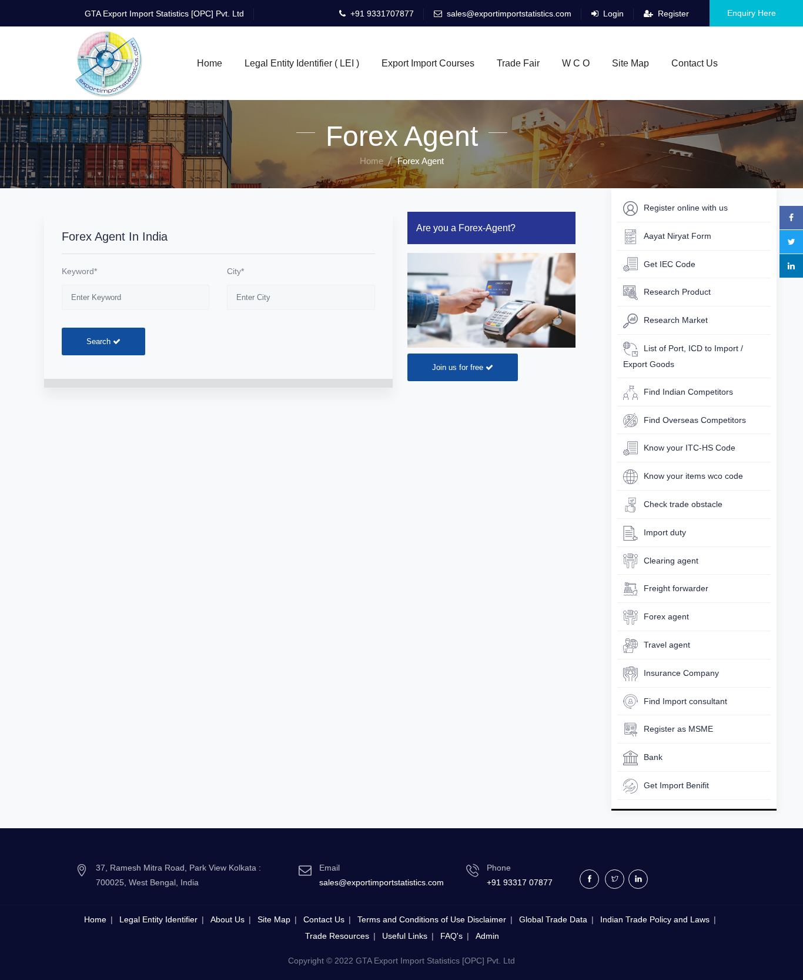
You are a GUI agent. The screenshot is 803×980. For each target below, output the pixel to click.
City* (235, 271)
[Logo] (108, 61)
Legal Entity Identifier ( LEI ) (302, 63)
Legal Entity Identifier (158, 919)
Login (612, 13)
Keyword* (79, 271)
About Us (227, 919)
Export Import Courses (428, 63)
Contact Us (694, 63)
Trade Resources (337, 936)
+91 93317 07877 (520, 882)
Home (209, 63)
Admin (487, 936)
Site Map (630, 63)
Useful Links (404, 936)
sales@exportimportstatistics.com (509, 13)
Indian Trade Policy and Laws (655, 919)
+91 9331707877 (381, 13)
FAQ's (451, 936)
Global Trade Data (553, 919)
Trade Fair (518, 63)
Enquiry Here (751, 13)
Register (672, 13)
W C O (576, 63)
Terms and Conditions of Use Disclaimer (431, 919)
